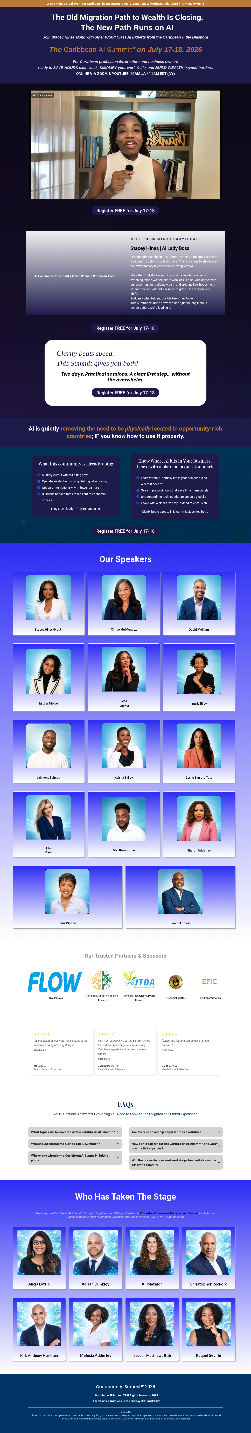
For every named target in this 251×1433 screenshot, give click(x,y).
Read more (40, 1050)
